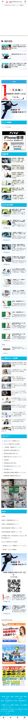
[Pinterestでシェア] (8, 521)
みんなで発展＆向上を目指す (10, 541)
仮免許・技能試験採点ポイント (7, 701)
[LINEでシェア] (23, 517)
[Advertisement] (14, 21)
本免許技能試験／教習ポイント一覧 (11, 532)
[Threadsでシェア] (11, 517)
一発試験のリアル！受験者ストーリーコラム (14, 545)
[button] (25, 127)
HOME (14, 81)
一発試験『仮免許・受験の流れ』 (7, 697)
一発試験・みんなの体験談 (9, 549)
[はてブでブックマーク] (17, 517)
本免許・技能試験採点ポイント (20, 701)
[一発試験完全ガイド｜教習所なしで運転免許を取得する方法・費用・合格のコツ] (14, 110)
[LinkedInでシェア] (14, 521)
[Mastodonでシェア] (11, 513)
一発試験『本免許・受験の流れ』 (20, 697)
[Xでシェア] (5, 513)
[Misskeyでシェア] (23, 513)
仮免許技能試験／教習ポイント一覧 (11, 528)
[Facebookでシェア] (5, 517)
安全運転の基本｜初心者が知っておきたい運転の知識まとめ (14, 537)
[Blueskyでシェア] (17, 513)
